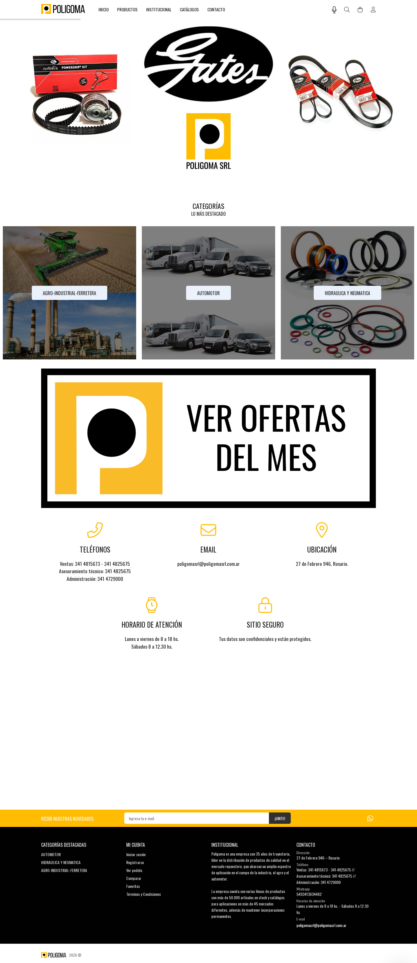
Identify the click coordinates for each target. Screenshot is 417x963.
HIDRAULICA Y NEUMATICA (61, 862)
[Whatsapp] (370, 817)
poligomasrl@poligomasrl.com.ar (321, 925)
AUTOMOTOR (51, 854)
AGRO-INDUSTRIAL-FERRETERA (64, 870)
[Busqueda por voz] (334, 9)
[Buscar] (347, 10)
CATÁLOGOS (189, 9)
